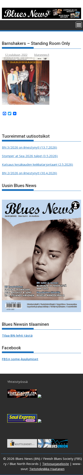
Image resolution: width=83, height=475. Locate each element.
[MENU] (79, 25)
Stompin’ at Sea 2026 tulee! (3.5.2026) (30, 156)
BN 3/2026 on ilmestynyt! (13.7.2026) (29, 147)
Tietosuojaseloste (55, 464)
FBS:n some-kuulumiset (20, 359)
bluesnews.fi (41, 55)
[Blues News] (41, 17)
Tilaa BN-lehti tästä (17, 335)
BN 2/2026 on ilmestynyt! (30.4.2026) (29, 173)
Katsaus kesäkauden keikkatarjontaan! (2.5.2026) (37, 164)
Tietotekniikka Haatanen (46, 469)
